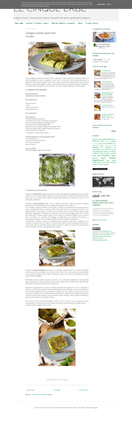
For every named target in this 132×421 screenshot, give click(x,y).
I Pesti (106, 145)
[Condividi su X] (30, 36)
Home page (19, 23)
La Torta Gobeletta (106, 81)
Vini (98, 164)
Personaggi (95, 151)
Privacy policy (92, 23)
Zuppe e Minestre (104, 164)
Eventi (110, 143)
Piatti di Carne (108, 151)
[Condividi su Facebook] (31, 36)
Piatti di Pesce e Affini (108, 153)
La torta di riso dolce (107, 105)
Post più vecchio (83, 390)
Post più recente (30, 390)
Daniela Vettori (106, 231)
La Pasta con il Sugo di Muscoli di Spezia (107, 115)
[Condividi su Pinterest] (33, 36)
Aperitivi (100, 139)
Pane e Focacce (110, 149)
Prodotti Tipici (109, 155)
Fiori (115, 143)
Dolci (104, 143)
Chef (102, 141)
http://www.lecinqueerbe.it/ (100, 240)
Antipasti (94, 139)
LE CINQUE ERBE (49, 9)
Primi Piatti (96, 156)
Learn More (101, 4)
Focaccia (94, 145)
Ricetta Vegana (99, 158)
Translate (105, 62)
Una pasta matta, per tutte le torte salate (107, 93)
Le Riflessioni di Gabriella (104, 146)
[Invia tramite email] (26, 36)
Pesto (101, 151)
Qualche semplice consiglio (63, 23)
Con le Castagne (110, 141)
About (80, 23)
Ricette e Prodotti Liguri (37, 23)
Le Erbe (111, 145)
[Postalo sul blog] (28, 36)
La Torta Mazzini (106, 70)
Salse (107, 160)
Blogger (95, 407)
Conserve (94, 143)
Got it (109, 4)
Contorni (99, 143)
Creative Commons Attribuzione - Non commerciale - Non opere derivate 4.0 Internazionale (103, 234)
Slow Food (101, 162)
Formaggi (100, 145)
